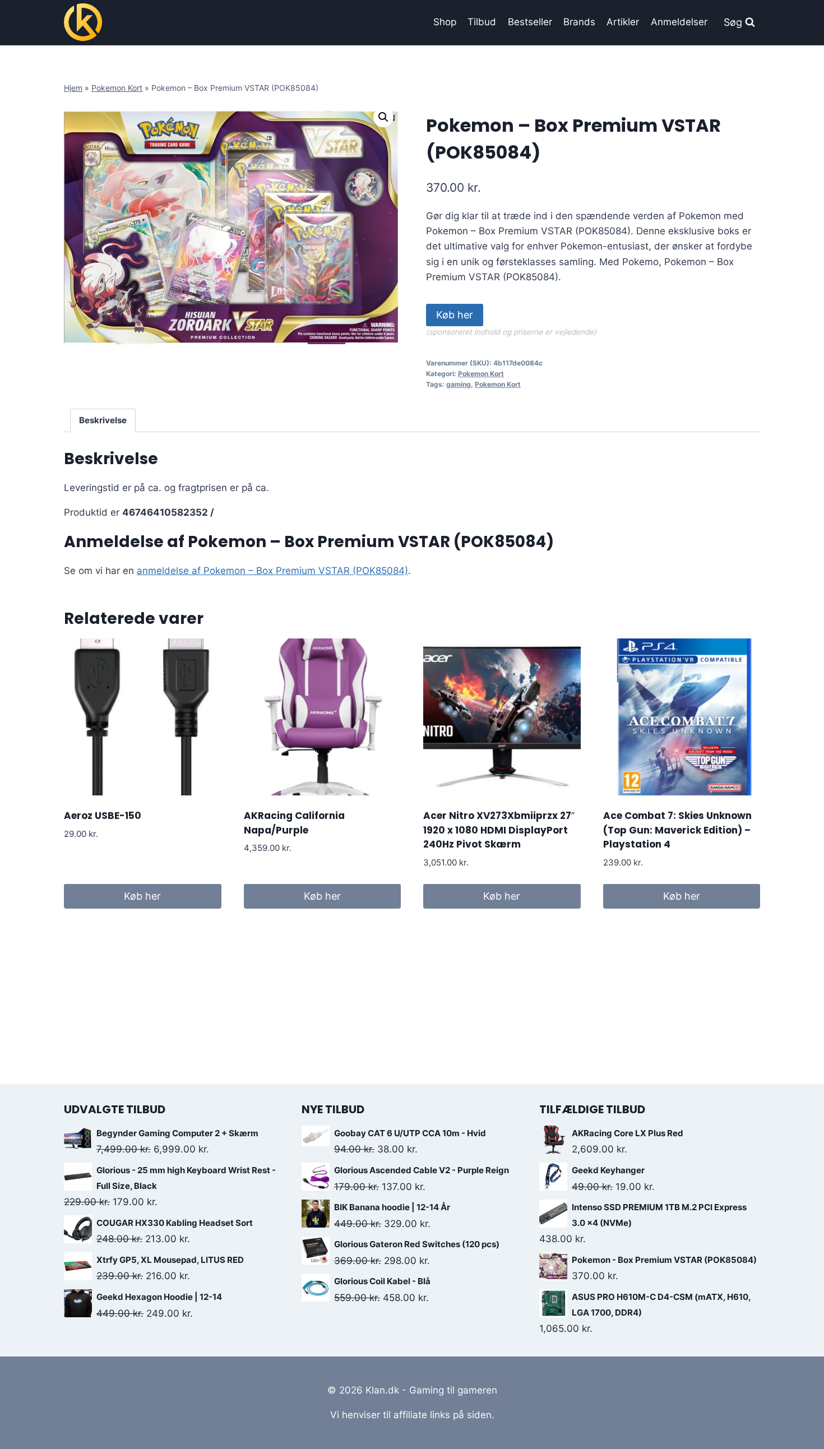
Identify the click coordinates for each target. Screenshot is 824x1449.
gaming (458, 384)
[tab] (103, 420)
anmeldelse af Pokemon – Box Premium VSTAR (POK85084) (272, 570)
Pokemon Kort (116, 87)
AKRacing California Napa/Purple (294, 823)
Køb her (454, 315)
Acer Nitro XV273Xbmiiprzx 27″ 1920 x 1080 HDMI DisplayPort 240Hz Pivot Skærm (499, 830)
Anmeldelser (679, 21)
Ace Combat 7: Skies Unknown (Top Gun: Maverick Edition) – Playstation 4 (677, 830)
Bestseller (530, 21)
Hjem (73, 87)
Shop (444, 21)
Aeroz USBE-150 (102, 815)
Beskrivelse (103, 420)
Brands (579, 21)
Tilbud (481, 21)
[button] (383, 117)
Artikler (623, 21)
